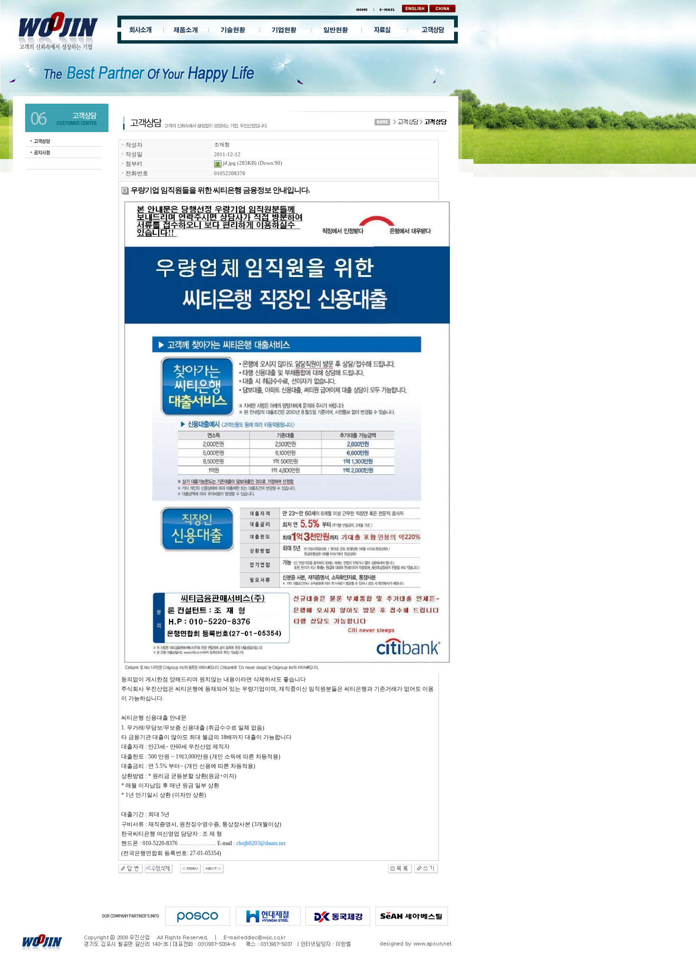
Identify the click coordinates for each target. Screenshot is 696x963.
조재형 (222, 144)
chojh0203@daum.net (261, 843)
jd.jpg (229, 163)
